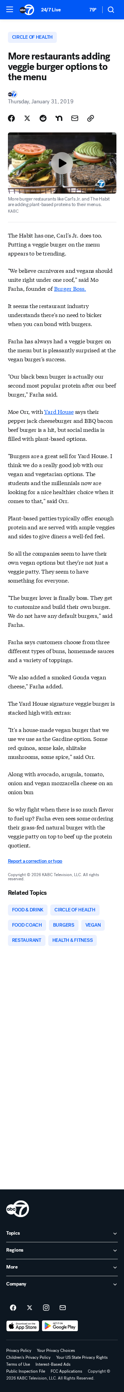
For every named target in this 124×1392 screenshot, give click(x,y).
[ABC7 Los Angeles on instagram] (46, 1308)
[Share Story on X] (27, 118)
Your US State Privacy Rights (82, 1357)
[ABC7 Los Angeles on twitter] (30, 1308)
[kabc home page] (17, 1208)
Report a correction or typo (35, 861)
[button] (9, 9)
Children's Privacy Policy (28, 1357)
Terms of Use (18, 1364)
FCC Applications (66, 1371)
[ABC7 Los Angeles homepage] (27, 9)
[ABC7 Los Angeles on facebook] (13, 1308)
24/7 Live (51, 10)
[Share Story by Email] (75, 118)
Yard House (58, 411)
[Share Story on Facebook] (11, 118)
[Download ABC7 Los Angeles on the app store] (22, 1325)
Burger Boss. (70, 288)
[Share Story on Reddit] (43, 118)
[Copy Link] (90, 118)
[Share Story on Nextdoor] (59, 118)
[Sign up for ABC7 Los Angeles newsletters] (63, 1308)
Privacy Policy (18, 1350)
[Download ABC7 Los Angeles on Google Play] (60, 1325)
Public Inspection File (25, 1371)
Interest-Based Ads (53, 1364)
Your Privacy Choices (56, 1350)
